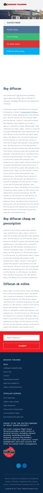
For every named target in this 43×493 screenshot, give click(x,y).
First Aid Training (12, 37)
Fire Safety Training (13, 44)
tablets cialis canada (11, 402)
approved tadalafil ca (11, 383)
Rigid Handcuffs (9, 405)
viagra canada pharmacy (12, 387)
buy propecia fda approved (13, 417)
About (5, 364)
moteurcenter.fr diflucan (29, 112)
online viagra (11, 66)
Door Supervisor (9, 398)
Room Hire (7, 372)
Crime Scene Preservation (13, 409)
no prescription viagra (11, 413)
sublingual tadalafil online (12, 368)
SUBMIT (22, 346)
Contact (6, 376)
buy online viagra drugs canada (17, 73)
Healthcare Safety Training (15, 51)
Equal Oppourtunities (11, 379)
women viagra (11, 58)
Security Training (12, 30)
